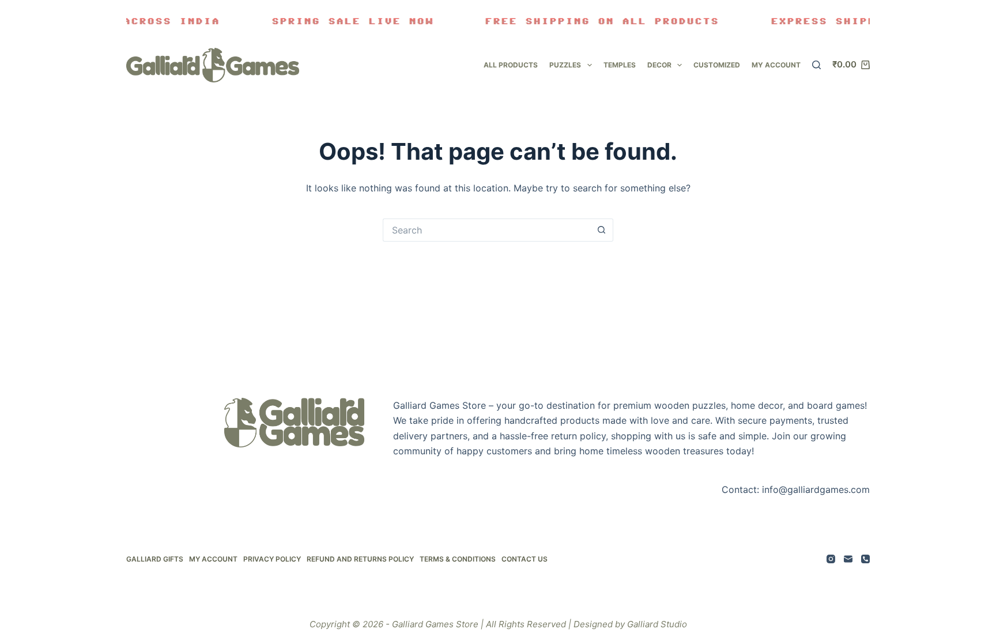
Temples (619, 65)
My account (776, 65)
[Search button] (601, 230)
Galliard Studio (657, 624)
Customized (716, 65)
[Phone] (865, 559)
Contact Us (524, 559)
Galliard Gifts (154, 559)
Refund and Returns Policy (360, 559)
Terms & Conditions (458, 559)
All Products (511, 65)
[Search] (816, 65)
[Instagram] (831, 559)
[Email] (848, 559)
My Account (213, 559)
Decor (659, 65)
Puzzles (565, 65)
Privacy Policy (272, 559)
